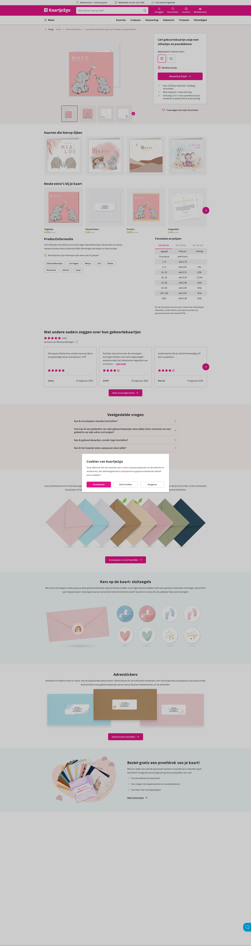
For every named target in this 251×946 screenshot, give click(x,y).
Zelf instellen (125, 484)
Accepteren (99, 484)
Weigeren (152, 484)
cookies (125, 467)
